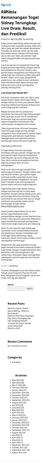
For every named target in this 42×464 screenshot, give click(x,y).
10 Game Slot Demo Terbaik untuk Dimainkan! (19, 324)
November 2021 (19, 445)
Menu (7, 11)
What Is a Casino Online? (18, 308)
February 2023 (18, 417)
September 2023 (19, 400)
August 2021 (17, 452)
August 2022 (17, 432)
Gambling (14, 266)
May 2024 (16, 380)
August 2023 (17, 402)
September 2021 (19, 450)
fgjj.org (6, 4)
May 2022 (16, 440)
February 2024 (18, 387)
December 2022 (18, 422)
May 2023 (16, 410)
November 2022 (19, 425)
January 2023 (17, 420)
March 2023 (17, 415)
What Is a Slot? (14, 328)
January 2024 (17, 390)
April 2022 (16, 442)
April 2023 (16, 412)
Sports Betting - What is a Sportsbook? (18, 312)
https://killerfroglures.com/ (12, 206)
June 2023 (16, 407)
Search (11, 284)
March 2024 (17, 385)
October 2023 (18, 397)
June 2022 (16, 437)
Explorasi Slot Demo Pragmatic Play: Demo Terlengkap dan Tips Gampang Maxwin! (21, 318)
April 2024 (16, 382)
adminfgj (29, 39)
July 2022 (15, 435)
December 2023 (18, 392)
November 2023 (19, 395)
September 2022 (19, 430)
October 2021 (18, 447)
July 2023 (15, 405)
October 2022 (18, 427)
